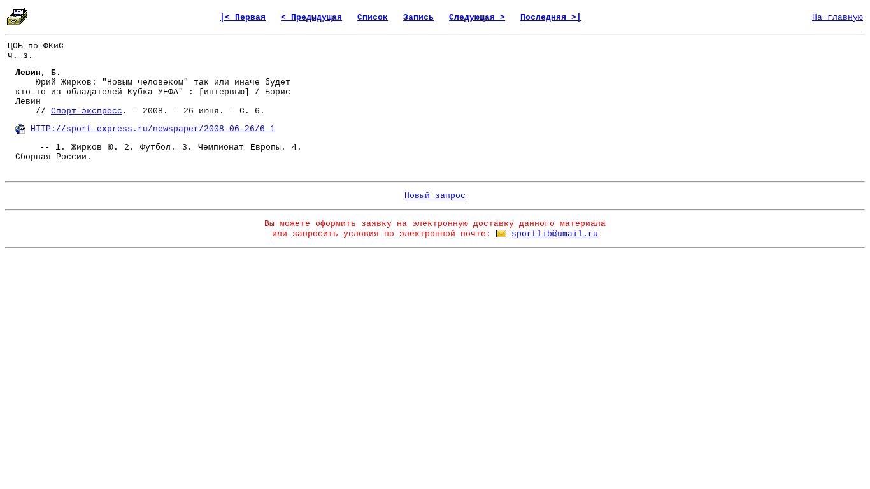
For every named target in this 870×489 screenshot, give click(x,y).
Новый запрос (435, 196)
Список (372, 17)
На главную (837, 17)
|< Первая (243, 17)
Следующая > (477, 17)
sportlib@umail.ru (554, 234)
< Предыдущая (311, 17)
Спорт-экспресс (86, 111)
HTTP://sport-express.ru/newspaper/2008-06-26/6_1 (153, 129)
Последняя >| (550, 17)
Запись (418, 17)
